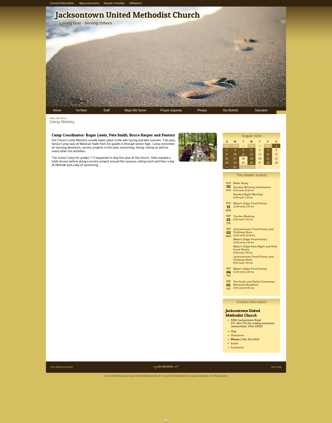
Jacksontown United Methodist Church (128, 14)
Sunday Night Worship (248, 194)
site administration (61, 366)
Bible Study (240, 183)
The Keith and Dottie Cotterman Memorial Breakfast (254, 283)
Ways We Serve (58, 118)
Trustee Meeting (243, 216)
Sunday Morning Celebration (252, 187)
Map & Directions (88, 3)
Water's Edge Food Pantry (250, 203)
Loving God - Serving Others (85, 23)
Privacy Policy (221, 376)
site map (276, 366)
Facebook (237, 347)
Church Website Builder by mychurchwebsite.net (187, 376)
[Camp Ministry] (197, 162)
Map (234, 331)
